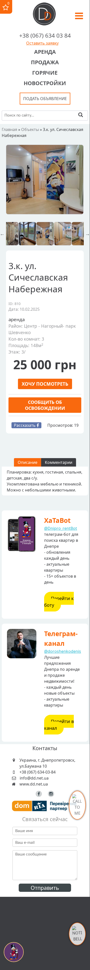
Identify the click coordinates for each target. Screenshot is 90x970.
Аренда (45, 51)
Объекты (30, 129)
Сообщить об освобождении (45, 405)
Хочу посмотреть (45, 384)
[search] (80, 115)
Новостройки (45, 83)
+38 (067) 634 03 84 (45, 35)
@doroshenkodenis (62, 651)
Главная (9, 129)
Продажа (45, 62)
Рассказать (25, 425)
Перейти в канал (59, 724)
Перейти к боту (59, 601)
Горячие (45, 72)
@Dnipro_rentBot (60, 528)
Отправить (45, 887)
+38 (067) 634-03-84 (37, 772)
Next (87, 233)
